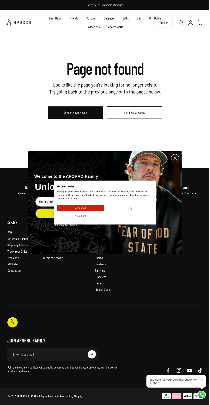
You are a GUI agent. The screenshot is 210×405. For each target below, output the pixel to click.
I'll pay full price (65, 224)
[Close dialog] (173, 158)
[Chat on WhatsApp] (199, 395)
